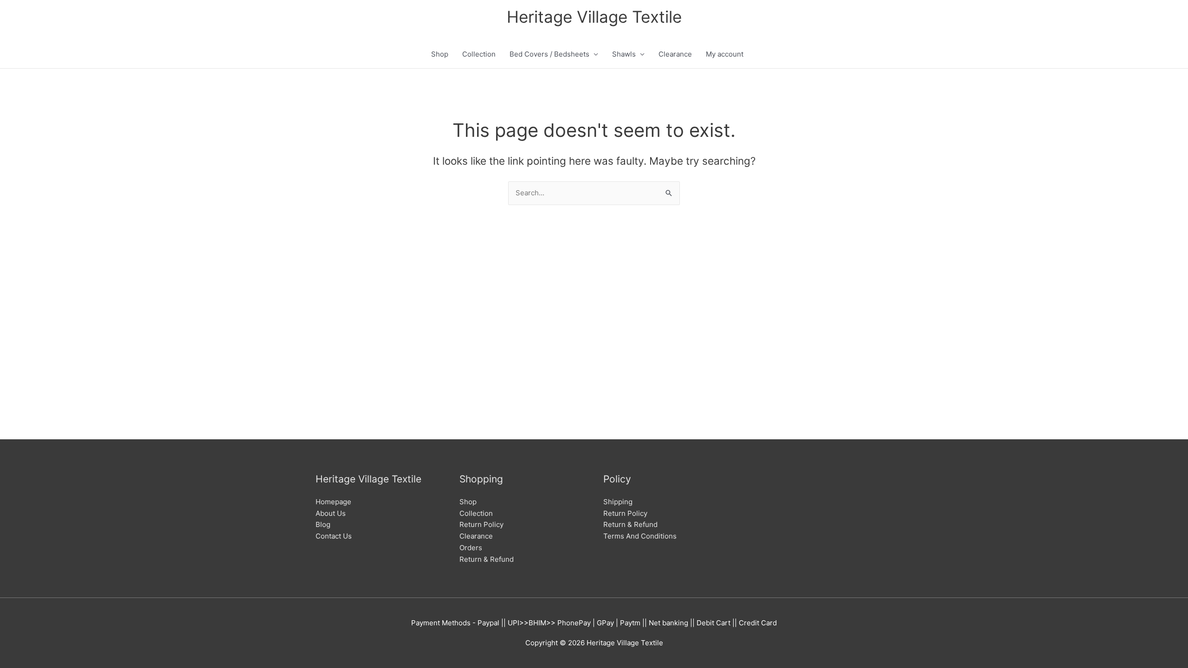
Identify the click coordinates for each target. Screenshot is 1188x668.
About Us (331, 513)
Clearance (675, 54)
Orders (470, 547)
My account (724, 54)
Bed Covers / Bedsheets (549, 54)
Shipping (618, 501)
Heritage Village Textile (594, 16)
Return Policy (481, 524)
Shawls (624, 54)
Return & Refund (486, 559)
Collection (479, 54)
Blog (323, 524)
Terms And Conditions (640, 536)
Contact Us (334, 536)
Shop (439, 54)
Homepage (333, 501)
